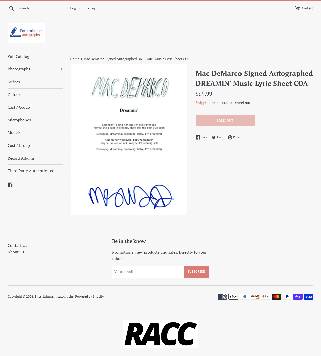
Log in (75, 8)
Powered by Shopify (89, 296)
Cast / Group (19, 107)
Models (14, 132)
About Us (16, 252)
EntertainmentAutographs (54, 296)
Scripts (14, 82)
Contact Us (17, 245)
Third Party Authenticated (31, 170)
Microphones (19, 120)
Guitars (14, 94)
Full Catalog (18, 56)
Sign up (90, 8)
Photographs (35, 69)
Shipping (203, 102)
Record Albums (21, 158)
